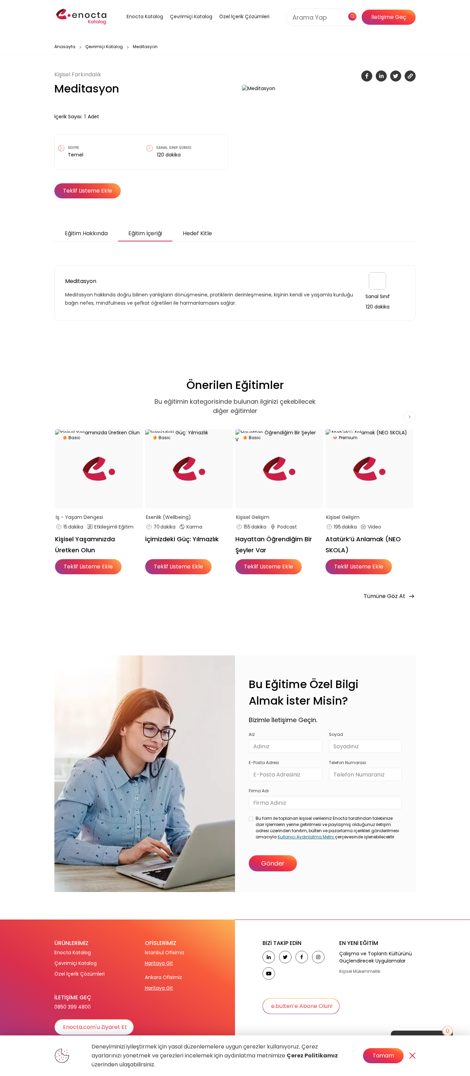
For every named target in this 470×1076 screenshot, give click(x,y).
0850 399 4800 (72, 1006)
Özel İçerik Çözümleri (244, 16)
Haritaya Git (159, 963)
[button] (136, 25)
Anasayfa (64, 47)
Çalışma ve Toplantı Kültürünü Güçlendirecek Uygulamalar (375, 957)
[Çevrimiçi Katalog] (189, 25)
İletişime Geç (388, 17)
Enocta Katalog (72, 952)
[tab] (86, 233)
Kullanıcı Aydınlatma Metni (306, 837)
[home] (81, 17)
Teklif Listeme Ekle (87, 191)
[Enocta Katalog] (136, 25)
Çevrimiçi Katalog (104, 47)
